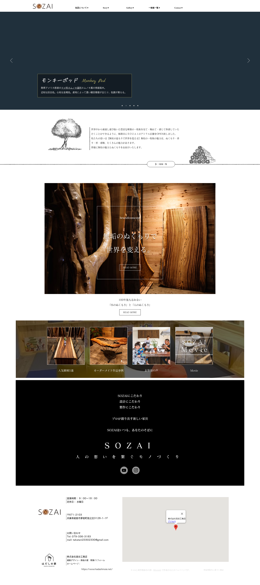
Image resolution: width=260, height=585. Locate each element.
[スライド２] (133, 105)
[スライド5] (122, 105)
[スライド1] (126, 105)
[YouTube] (124, 470)
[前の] (11, 60)
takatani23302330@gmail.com (90, 540)
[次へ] (249, 60)
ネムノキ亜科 (75, 88)
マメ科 (64, 88)
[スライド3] (137, 105)
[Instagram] (136, 470)
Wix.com (157, 570)
